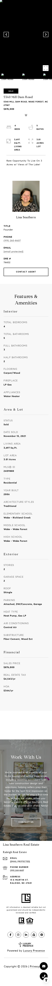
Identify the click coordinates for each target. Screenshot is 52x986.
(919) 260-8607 (12, 240)
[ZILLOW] (34, 935)
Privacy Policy (39, 966)
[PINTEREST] (41, 935)
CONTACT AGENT (26, 272)
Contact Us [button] (26, 822)
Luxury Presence (34, 950)
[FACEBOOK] (10, 935)
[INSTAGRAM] (18, 935)
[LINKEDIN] (26, 935)
